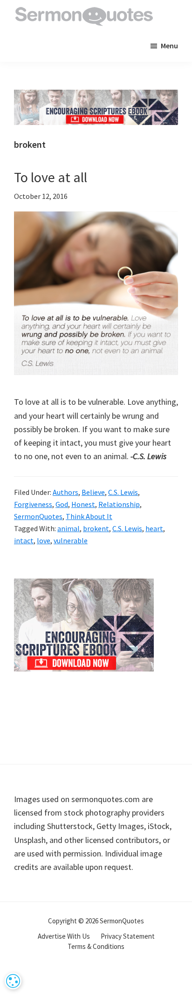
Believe (93, 492)
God (61, 504)
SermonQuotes (38, 516)
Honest (83, 504)
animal (68, 528)
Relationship (119, 504)
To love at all (50, 177)
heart (154, 528)
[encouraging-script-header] (96, 96)
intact (24, 540)
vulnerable (71, 540)
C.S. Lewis (123, 492)
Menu (169, 45)
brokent (96, 528)
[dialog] (13, 981)
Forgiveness (33, 504)
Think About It (89, 516)
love (43, 540)
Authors (65, 492)
